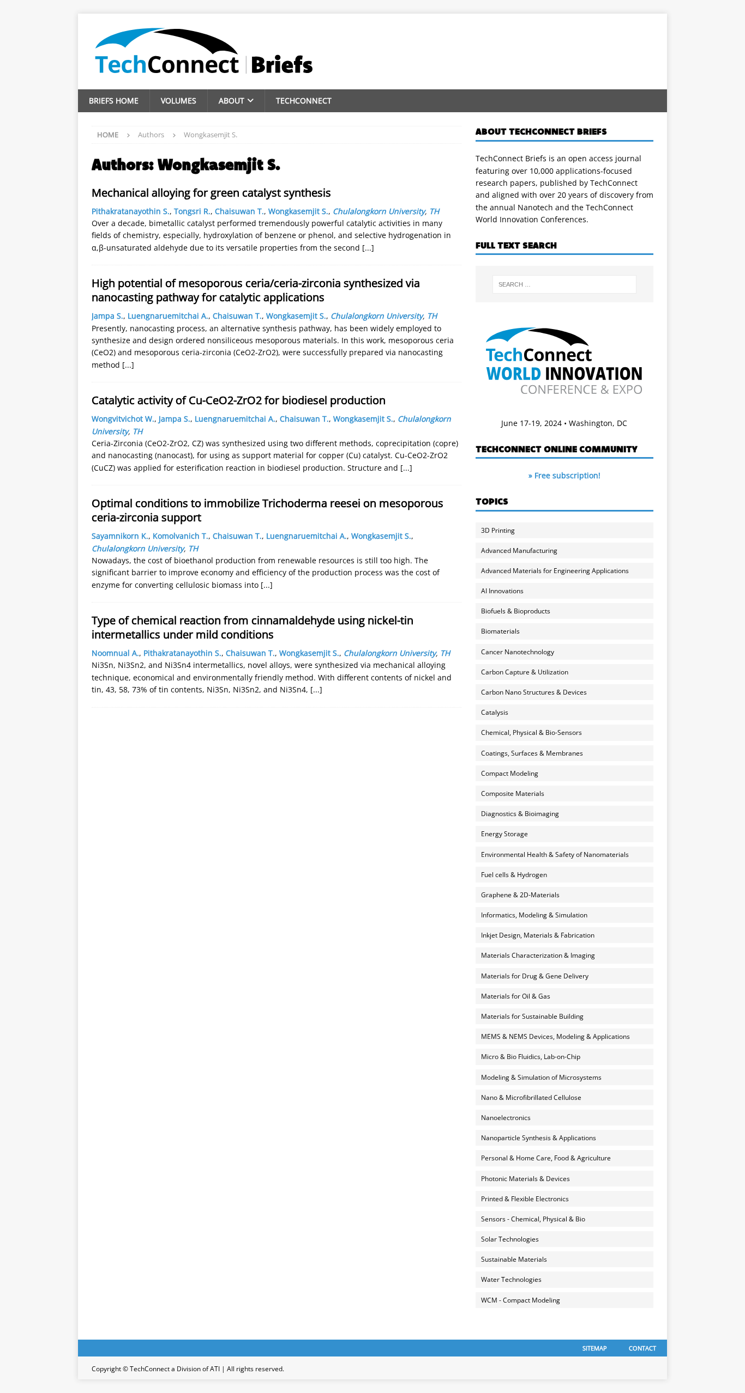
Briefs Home (114, 100)
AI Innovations (502, 590)
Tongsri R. (192, 211)
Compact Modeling (509, 773)
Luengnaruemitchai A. (168, 316)
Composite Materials (512, 793)
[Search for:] (564, 284)
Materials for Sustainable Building (532, 1016)
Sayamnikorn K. (120, 536)
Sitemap (594, 1348)
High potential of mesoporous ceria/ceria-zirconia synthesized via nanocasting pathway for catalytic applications (256, 290)
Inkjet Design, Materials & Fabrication (537, 935)
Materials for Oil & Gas (515, 996)
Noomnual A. (115, 653)
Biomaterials (500, 631)
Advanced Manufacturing (519, 550)
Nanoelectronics (506, 1117)
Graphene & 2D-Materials (520, 894)
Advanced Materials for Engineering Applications (555, 570)
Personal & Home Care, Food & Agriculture (546, 1158)
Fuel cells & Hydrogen (514, 874)
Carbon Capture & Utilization (524, 672)
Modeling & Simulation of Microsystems (541, 1077)
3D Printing (498, 530)
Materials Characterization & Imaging (538, 955)
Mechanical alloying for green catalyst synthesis (211, 192)
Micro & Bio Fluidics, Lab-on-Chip (530, 1056)
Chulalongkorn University (379, 211)
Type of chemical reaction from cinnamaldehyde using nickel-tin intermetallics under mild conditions (252, 627)
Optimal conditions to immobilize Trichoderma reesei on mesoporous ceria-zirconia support (267, 510)
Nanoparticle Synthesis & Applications (538, 1137)
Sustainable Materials (514, 1259)
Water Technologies (511, 1279)
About (231, 100)
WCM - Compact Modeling (520, 1300)
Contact (642, 1348)
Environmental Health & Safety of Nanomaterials (555, 854)
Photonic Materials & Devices (525, 1178)
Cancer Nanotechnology (517, 651)
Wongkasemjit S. (298, 211)
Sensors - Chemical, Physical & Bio (533, 1219)
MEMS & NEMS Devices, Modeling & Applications (555, 1036)
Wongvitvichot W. (123, 418)
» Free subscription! (564, 475)
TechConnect (304, 100)
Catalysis (494, 712)
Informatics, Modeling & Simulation (534, 915)
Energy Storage (504, 833)
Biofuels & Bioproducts (515, 611)
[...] (368, 247)
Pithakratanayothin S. (131, 211)
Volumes (178, 100)
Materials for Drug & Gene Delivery (534, 976)
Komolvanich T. (180, 536)
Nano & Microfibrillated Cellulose (531, 1097)
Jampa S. (107, 316)
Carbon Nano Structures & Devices (534, 692)
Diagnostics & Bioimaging (520, 813)
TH (434, 211)
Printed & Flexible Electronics (525, 1198)
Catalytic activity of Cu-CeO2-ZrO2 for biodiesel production (239, 400)
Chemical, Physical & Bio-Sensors (531, 732)
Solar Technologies (510, 1239)
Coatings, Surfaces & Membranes (532, 753)
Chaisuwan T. (239, 211)
